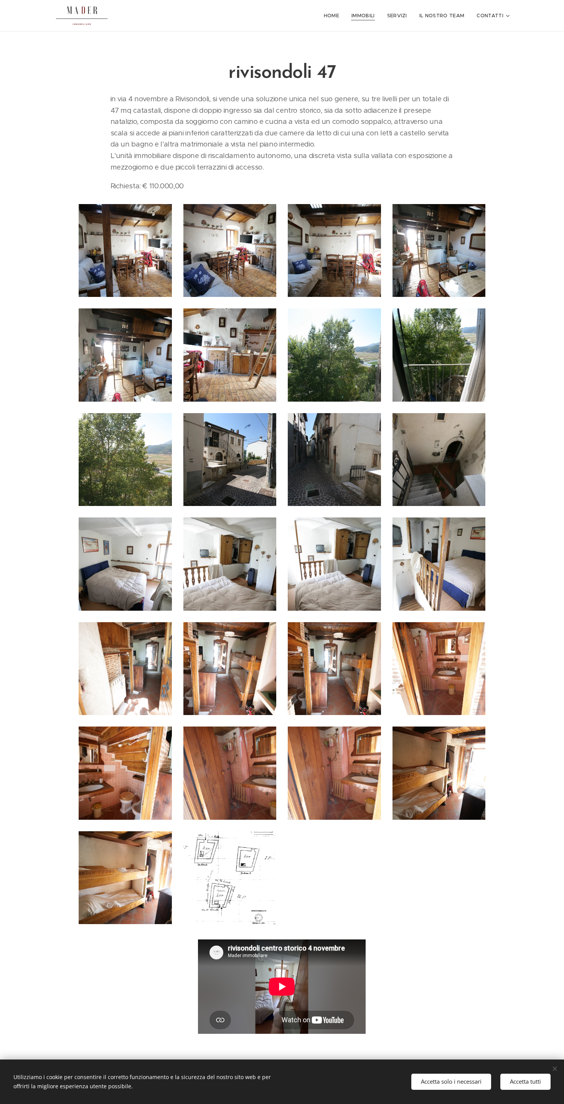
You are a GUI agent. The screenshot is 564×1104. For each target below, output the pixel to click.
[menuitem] (333, 15)
